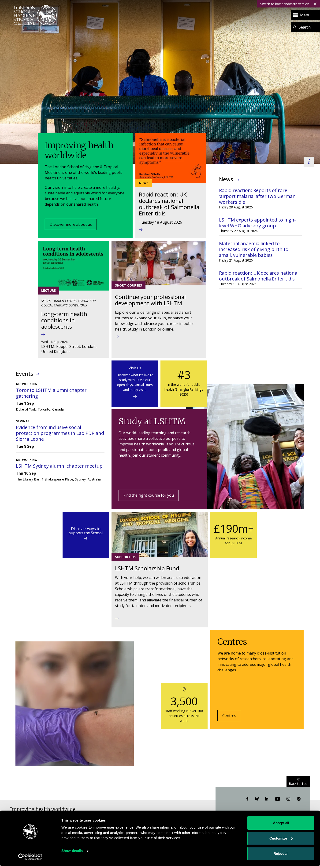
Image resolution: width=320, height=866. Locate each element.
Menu (305, 15)
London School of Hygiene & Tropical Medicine (36, 15)
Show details (72, 851)
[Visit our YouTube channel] (277, 799)
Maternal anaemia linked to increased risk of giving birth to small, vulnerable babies (253, 249)
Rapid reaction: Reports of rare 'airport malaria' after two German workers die (257, 196)
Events (24, 373)
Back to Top (298, 783)
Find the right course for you (148, 495)
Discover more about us (71, 224)
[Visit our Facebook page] (247, 799)
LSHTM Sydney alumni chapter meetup (59, 466)
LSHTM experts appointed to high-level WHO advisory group (257, 223)
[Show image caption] (309, 162)
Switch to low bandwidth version (284, 4)
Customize (278, 838)
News (226, 179)
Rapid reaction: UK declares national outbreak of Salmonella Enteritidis (258, 276)
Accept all (281, 823)
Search (305, 27)
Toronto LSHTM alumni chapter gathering (51, 393)
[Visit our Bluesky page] (257, 799)
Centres (229, 715)
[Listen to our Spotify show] (299, 799)
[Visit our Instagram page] (288, 799)
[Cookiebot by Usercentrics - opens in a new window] (30, 856)
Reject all (280, 853)
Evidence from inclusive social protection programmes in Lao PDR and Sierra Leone (60, 433)
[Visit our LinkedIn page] (266, 799)
